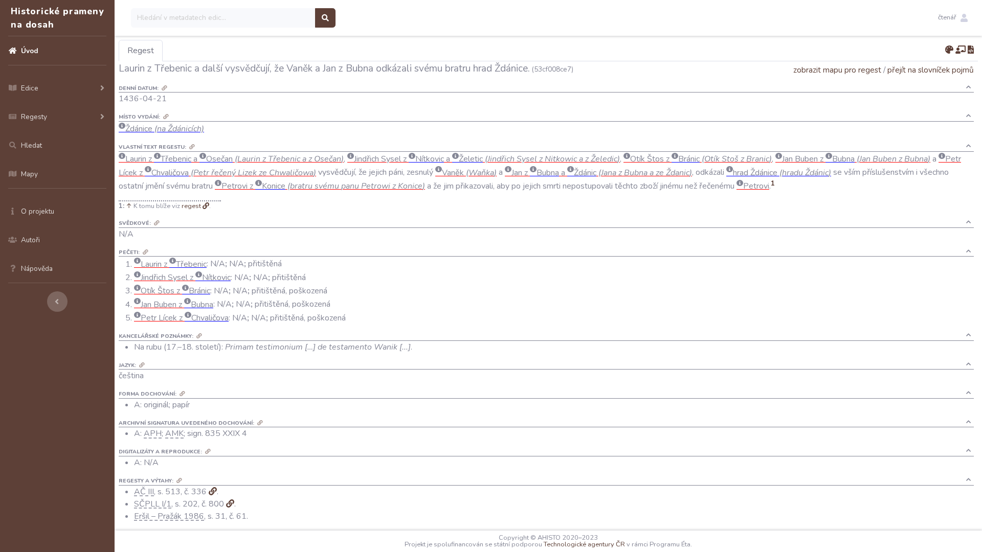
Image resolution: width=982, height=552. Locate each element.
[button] (953, 18)
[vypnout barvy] (949, 50)
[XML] (971, 50)
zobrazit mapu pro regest (837, 69)
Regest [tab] (140, 50)
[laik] (960, 50)
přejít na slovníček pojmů (930, 69)
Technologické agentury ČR (584, 544)
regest (191, 206)
